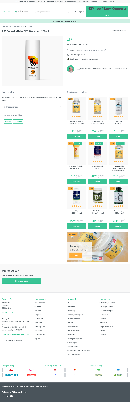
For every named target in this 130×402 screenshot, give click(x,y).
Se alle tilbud (39, 307)
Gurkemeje (103, 319)
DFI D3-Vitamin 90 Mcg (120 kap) (97, 212)
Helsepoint (71, 334)
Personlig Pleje (40, 327)
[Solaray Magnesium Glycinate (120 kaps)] (76, 106)
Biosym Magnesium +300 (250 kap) (76, 212)
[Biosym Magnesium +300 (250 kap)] (76, 195)
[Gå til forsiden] (22, 11)
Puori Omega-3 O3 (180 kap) (118, 212)
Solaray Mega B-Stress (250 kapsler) (97, 122)
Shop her (74, 255)
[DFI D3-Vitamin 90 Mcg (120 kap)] (97, 195)
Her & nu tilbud (40, 303)
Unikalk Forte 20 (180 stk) (118, 122)
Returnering (71, 311)
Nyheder (38, 311)
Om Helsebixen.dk (73, 330)
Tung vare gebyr (72, 342)
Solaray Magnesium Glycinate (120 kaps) (76, 122)
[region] (32, 60)
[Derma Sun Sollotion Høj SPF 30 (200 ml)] (76, 150)
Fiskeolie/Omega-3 (106, 311)
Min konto (38, 330)
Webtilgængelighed (74, 354)
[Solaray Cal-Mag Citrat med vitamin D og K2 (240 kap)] (118, 150)
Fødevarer (38, 323)
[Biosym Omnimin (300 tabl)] (97, 150)
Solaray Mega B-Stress (107, 303)
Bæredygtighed (72, 346)
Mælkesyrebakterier (107, 307)
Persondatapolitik (73, 319)
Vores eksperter (72, 327)
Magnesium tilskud (106, 327)
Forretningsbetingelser (75, 315)
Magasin (38, 315)
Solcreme (18, 121)
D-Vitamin (103, 323)
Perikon (102, 330)
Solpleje (8, 121)
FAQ (68, 303)
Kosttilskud (39, 319)
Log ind (37, 339)
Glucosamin (104, 315)
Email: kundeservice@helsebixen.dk (15, 334)
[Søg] (69, 12)
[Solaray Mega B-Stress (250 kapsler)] (97, 106)
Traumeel (103, 334)
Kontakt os (71, 307)
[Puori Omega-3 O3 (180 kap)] (118, 195)
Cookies (70, 323)
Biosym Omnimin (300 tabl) (97, 167)
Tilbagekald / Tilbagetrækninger (78, 350)
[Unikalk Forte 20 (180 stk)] (118, 106)
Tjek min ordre (40, 334)
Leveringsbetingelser (74, 339)
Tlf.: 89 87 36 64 (8, 312)
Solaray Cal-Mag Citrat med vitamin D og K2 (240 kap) (118, 168)
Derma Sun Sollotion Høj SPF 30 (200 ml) (76, 167)
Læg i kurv (76, 136)
